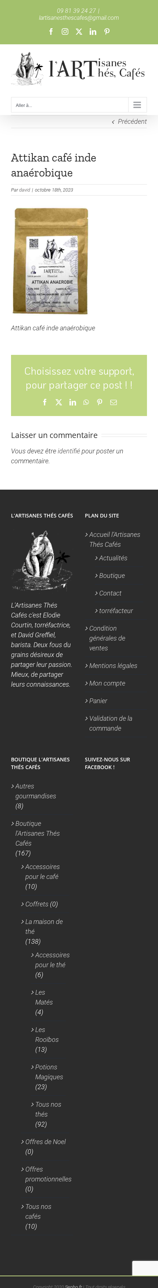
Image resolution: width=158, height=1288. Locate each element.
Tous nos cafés (38, 1211)
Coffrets (37, 904)
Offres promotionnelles (48, 1174)
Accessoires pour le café (42, 871)
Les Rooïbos (47, 1034)
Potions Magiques (49, 1072)
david (24, 190)
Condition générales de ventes (107, 638)
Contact (110, 593)
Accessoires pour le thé (52, 960)
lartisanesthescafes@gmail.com (79, 17)
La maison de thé (44, 926)
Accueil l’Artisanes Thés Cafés (114, 539)
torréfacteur (116, 611)
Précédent (132, 121)
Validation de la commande (110, 723)
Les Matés (44, 997)
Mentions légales (113, 665)
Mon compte (107, 683)
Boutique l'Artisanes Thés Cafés (37, 833)
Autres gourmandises (35, 791)
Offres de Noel (45, 1142)
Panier (98, 701)
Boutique (112, 575)
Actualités (113, 558)
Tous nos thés (48, 1109)
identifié (69, 451)
